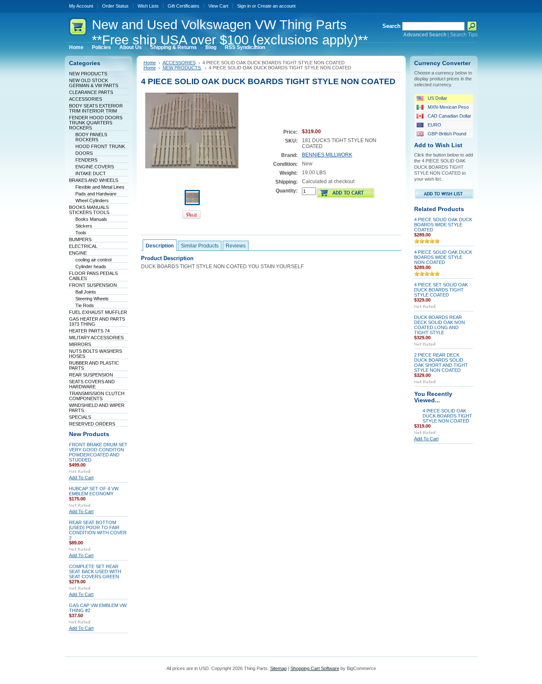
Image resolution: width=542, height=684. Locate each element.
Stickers (83, 225)
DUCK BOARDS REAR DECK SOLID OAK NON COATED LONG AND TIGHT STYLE (439, 325)
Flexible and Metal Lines (99, 187)
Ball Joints (85, 291)
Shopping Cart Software (314, 668)
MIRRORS (80, 344)
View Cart (218, 5)
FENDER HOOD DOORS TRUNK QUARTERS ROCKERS (95, 122)
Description (160, 246)
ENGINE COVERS (94, 166)
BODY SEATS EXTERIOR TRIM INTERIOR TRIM (96, 108)
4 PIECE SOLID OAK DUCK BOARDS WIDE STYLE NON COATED (443, 257)
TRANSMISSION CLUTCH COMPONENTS (96, 396)
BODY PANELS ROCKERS (91, 137)
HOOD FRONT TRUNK (100, 146)
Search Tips (464, 34)
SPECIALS (80, 417)
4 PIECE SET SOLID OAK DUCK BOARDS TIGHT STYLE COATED (441, 289)
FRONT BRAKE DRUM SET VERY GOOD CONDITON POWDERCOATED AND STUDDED (98, 452)
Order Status (115, 5)
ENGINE (78, 252)
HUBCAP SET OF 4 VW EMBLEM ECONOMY (94, 491)
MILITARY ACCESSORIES (96, 337)
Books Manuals (91, 219)
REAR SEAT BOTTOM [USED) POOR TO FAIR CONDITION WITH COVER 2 (98, 530)
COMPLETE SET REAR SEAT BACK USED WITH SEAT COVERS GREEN (95, 571)
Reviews (236, 246)
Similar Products (199, 246)
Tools (80, 232)
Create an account (276, 5)
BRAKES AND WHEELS (93, 180)
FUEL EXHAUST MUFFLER (98, 312)
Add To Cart (81, 477)
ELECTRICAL (83, 246)
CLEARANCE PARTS (91, 92)
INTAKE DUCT (90, 173)
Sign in (244, 5)
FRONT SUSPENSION (93, 285)
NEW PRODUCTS (88, 73)
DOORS (84, 153)
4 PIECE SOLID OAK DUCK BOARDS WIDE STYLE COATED (443, 224)
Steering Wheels (92, 298)
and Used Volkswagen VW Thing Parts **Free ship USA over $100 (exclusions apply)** (230, 32)
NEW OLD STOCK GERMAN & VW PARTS (93, 83)
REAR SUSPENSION (91, 374)
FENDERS (86, 159)
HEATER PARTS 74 (89, 330)
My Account (81, 5)
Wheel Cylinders (92, 200)
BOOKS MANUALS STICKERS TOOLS (89, 210)
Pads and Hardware (95, 193)
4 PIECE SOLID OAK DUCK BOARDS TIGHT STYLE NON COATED (447, 415)
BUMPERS (80, 239)
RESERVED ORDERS (92, 423)
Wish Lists (148, 5)
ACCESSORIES (85, 99)
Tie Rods (84, 305)
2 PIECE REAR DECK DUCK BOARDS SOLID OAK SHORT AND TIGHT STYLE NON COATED (441, 362)
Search (391, 26)
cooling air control (93, 259)
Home (150, 62)
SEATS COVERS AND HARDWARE (92, 384)
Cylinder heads (90, 266)
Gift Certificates (183, 5)
